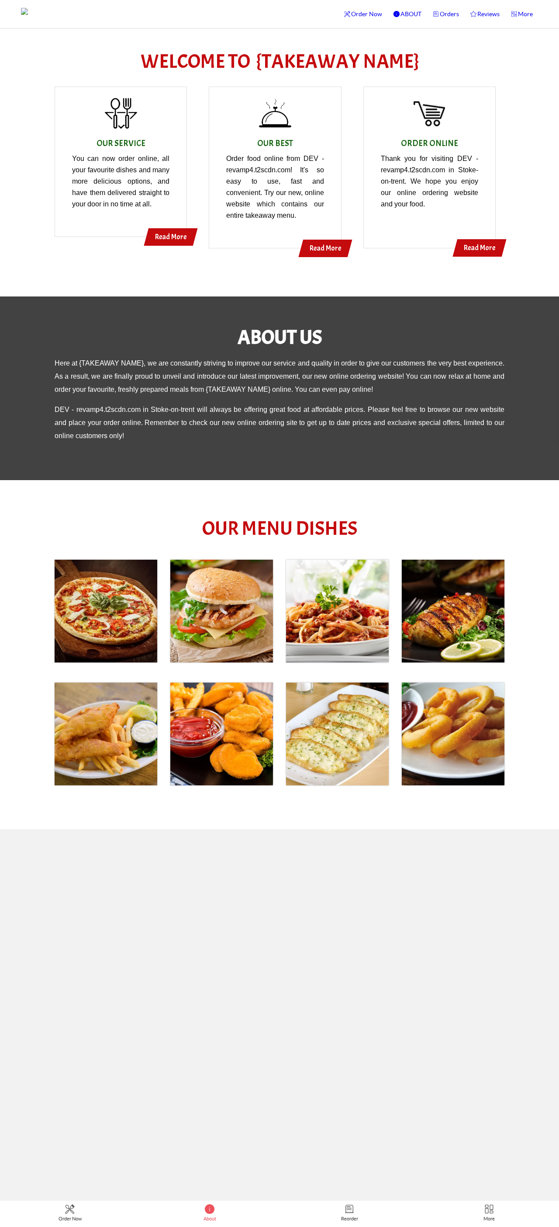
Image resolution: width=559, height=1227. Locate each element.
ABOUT (410, 13)
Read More (170, 236)
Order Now (366, 13)
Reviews (488, 13)
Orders (449, 13)
